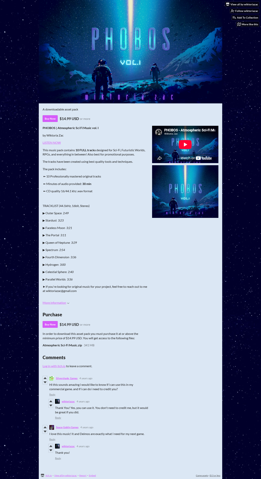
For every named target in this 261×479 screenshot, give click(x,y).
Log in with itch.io (54, 366)
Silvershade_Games (67, 378)
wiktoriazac (68, 401)
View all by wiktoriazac (65, 475)
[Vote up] (45, 378)
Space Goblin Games (67, 427)
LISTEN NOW (52, 142)
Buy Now (50, 118)
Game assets (202, 475)
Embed (92, 475)
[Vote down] (45, 382)
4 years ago (85, 378)
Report (82, 475)
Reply (52, 394)
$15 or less (215, 475)
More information (54, 302)
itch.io (48, 475)
